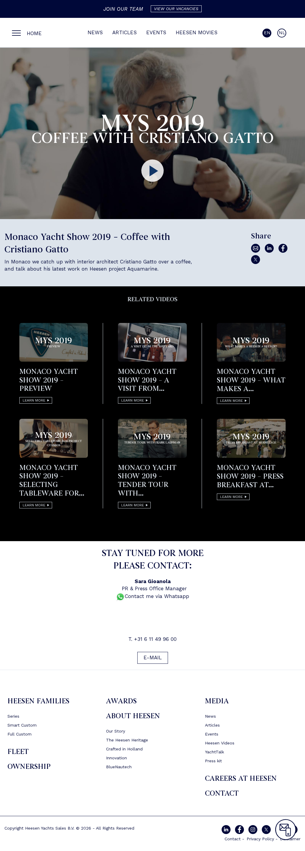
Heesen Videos (219, 743)
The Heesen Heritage (127, 740)
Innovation (116, 757)
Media (217, 701)
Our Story (115, 731)
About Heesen (133, 716)
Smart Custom (22, 725)
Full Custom (19, 734)
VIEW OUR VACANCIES (176, 8)
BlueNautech (119, 766)
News (95, 32)
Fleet (18, 751)
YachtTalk (214, 751)
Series (13, 716)
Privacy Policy (260, 838)
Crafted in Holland (124, 749)
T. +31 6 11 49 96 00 (152, 639)
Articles (124, 32)
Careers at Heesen (241, 778)
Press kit (213, 760)
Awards (121, 701)
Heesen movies (196, 32)
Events (156, 32)
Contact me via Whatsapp (157, 596)
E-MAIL (153, 657)
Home (34, 33)
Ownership (29, 766)
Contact (222, 793)
